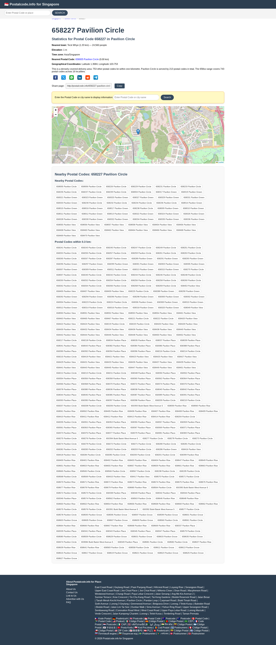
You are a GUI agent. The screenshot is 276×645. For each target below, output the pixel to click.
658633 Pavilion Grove (167, 536)
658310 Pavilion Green (192, 302)
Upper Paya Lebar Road (173, 610)
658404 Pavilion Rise (160, 460)
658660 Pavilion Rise (184, 504)
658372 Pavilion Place (141, 384)
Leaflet (221, 162)
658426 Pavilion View (164, 324)
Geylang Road (121, 587)
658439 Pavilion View (186, 362)
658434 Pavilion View (114, 329)
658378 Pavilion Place (66, 389)
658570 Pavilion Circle (164, 476)
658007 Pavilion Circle (66, 275)
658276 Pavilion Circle (91, 438)
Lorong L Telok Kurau (151, 613)
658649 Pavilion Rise (208, 460)
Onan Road (180, 590)
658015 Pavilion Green (66, 208)
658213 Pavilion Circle (91, 373)
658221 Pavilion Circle (138, 318)
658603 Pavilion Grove (66, 520)
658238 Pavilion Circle (143, 208)
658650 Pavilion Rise (65, 504)
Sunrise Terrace (103, 597)
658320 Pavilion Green (168, 307)
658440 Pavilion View (186, 329)
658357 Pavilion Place (165, 422)
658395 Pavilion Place (91, 400)
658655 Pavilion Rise (113, 466)
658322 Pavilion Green (143, 214)
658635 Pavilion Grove (192, 536)
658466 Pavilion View (162, 230)
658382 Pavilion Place (116, 346)
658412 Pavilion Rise (113, 416)
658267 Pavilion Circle (91, 258)
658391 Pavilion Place (190, 395)
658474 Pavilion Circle (66, 542)
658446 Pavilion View (114, 335)
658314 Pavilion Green (92, 307)
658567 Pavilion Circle (140, 471)
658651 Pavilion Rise (65, 466)
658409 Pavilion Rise (208, 411)
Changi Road (123, 594)
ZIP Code (123, 630)
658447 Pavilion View (138, 367)
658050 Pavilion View (66, 313)
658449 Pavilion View (162, 367)
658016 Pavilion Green (92, 208)
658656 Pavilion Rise (137, 504)
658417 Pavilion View (140, 476)
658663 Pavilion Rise (208, 466)
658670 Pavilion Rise (65, 482)
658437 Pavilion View (162, 362)
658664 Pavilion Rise (65, 525)
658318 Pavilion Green (143, 307)
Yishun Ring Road (171, 607)
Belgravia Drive (161, 604)
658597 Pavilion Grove (142, 515)
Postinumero (180, 627)
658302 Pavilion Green (194, 297)
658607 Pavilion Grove (117, 520)
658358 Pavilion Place (116, 378)
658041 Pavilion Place (66, 346)
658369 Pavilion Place (165, 427)
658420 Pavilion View (188, 318)
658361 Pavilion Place (66, 427)
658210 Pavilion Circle (190, 400)
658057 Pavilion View (114, 225)
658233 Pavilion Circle (191, 186)
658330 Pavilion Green (92, 219)
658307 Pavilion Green (66, 269)
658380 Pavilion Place (91, 389)
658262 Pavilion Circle (66, 286)
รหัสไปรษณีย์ (138, 624)
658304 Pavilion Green (66, 302)
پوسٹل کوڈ (155, 624)
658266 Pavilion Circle (116, 286)
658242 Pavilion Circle (116, 275)
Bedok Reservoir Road (183, 597)
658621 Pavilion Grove (142, 553)
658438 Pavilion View (162, 329)
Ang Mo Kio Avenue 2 (182, 594)
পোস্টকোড (164, 633)
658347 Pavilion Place (165, 531)
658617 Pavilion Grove (92, 553)
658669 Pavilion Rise (160, 525)
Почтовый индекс (107, 633)
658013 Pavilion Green (117, 214)
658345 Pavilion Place (141, 531)
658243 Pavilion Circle (91, 247)
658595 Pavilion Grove (117, 515)
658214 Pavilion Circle (190, 351)
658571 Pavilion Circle (189, 476)
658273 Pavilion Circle (202, 438)
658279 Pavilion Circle (91, 444)
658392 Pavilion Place (91, 351)
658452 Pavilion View (186, 335)
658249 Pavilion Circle (166, 247)
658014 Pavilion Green (191, 203)
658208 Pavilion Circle (91, 406)
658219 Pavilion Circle (114, 324)
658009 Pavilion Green (168, 208)
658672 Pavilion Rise (113, 482)
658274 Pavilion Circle (66, 444)
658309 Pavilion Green (92, 269)
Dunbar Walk (137, 607)
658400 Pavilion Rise (65, 460)
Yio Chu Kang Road (139, 597)
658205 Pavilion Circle (66, 422)
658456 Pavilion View (186, 225)
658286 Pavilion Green (166, 449)
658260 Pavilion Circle (191, 280)
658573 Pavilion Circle (91, 493)
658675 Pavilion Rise (184, 482)
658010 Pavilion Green (193, 208)
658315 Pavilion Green (168, 269)
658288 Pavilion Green (163, 291)
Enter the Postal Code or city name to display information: (84, 97)
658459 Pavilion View (114, 291)
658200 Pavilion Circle (140, 455)
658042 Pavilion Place (190, 389)
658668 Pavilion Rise (137, 525)
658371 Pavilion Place (190, 427)
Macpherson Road (197, 590)
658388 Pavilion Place (190, 346)
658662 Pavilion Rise (208, 504)
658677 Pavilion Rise (65, 487)
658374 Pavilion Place (165, 384)
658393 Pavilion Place (66, 400)
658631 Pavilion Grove (141, 536)
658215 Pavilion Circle (66, 356)
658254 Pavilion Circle (116, 280)
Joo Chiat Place (129, 590)
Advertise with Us (75, 599)
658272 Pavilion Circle (116, 444)
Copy (119, 86)
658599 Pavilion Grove (167, 515)
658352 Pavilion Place (190, 373)
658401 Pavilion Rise (89, 460)
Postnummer (148, 633)
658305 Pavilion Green (194, 264)
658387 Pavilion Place (141, 395)
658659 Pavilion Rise (160, 466)
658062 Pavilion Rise (89, 411)
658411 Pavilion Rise (89, 416)
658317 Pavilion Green (166, 192)
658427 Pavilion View (187, 356)
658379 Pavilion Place (141, 433)
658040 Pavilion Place (165, 389)
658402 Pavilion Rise (113, 460)
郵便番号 (137, 630)
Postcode (138, 618)
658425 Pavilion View (163, 356)
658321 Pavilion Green (66, 197)
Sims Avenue (153, 607)
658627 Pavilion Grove (66, 558)
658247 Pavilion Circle (141, 247)
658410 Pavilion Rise (65, 416)
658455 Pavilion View (66, 291)
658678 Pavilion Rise (89, 487)
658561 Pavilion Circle (192, 520)
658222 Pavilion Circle (163, 318)
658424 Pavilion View (90, 324)
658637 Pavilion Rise (201, 542)
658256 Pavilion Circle (141, 280)
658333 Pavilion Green (66, 203)
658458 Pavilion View (66, 230)
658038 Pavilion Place (141, 389)
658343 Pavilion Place (116, 531)
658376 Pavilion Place (190, 384)
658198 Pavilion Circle (165, 471)
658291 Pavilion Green (167, 258)
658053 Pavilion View (138, 313)
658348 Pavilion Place (141, 373)
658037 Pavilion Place (166, 340)
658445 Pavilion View (114, 367)
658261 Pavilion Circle (166, 253)
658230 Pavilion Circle (92, 203)
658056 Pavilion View (90, 225)
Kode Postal (104, 618)
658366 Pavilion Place (66, 384)
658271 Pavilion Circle (141, 444)
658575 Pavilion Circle (66, 509)
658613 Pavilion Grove (189, 547)
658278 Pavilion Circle (177, 438)
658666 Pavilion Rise (89, 525)
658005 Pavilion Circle (87, 59)
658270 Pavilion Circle (193, 269)
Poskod (120, 621)
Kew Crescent (120, 597)
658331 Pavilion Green (194, 197)
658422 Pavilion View (66, 324)
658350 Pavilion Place (166, 373)
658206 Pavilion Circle (116, 406)
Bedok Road (102, 607)
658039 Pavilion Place (190, 340)
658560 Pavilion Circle (168, 520)
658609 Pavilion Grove (142, 520)
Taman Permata (191, 613)
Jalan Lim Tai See (120, 607)
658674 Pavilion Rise (160, 482)
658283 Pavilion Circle (91, 449)
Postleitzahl (122, 618)
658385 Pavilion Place (116, 395)
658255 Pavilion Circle (91, 253)
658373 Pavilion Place (66, 433)
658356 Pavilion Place (91, 378)
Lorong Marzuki (196, 610)
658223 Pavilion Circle (92, 302)
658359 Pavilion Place (190, 422)
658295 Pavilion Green (66, 264)
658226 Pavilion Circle (116, 186)
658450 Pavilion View (162, 335)
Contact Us (71, 592)
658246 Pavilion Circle (166, 275)
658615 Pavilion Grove (66, 553)
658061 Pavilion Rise (65, 411)
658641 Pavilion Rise (89, 547)
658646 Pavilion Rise (165, 498)
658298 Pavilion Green (143, 297)
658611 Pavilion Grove (164, 547)
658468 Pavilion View (186, 230)
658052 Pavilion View (114, 313)
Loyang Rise (176, 587)
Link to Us (71, 596)
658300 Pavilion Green (168, 297)
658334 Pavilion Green (143, 219)
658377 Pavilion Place (116, 433)
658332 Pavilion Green (117, 219)
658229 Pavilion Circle (141, 186)
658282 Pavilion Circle (66, 449)
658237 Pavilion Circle (91, 192)
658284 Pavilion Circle (90, 455)
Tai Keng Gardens (161, 597)
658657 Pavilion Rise (137, 466)
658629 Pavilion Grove (116, 536)
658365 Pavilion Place (116, 427)
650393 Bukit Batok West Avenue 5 (147, 406)
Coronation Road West (127, 610)
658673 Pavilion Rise (137, 482)
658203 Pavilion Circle (141, 449)
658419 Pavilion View (91, 356)
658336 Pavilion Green (194, 219)
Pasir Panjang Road (141, 587)
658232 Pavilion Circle (117, 203)
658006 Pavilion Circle (91, 186)
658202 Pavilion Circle (116, 449)
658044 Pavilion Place (66, 395)
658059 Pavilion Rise (177, 406)
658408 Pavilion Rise (184, 411)
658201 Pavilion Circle (165, 455)
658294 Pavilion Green (92, 297)
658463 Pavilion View (66, 318)
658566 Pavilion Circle (115, 471)
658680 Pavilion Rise (137, 487)
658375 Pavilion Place (91, 433)
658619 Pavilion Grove (117, 553)
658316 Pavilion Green (117, 307)
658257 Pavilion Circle (116, 253)
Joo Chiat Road (147, 590)
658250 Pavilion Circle (66, 280)
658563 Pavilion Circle (141, 498)
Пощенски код (129, 633)
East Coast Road (103, 587)
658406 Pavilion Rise (137, 411)
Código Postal (136, 621)
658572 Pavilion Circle (66, 493)
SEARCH (60, 13)
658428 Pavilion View (188, 324)
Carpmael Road (168, 600)
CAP (123, 624)
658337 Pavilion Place (185, 525)
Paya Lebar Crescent (142, 594)
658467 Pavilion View (114, 318)
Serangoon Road (194, 587)
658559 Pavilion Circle (91, 536)
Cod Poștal (163, 627)
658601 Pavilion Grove (192, 515)
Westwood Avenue (104, 594)
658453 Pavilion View (190, 286)
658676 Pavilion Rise (208, 482)
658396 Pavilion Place (141, 351)
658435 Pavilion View (138, 362)
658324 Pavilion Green (168, 214)
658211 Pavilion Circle (116, 373)
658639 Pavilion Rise (65, 547)
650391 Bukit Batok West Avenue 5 (122, 509)
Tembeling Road (172, 613)
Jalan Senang (162, 594)
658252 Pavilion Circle (91, 280)
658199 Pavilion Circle (190, 471)
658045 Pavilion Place (91, 395)
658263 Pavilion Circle (191, 253)
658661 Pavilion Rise (184, 466)
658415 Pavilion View (115, 476)
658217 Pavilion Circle (66, 340)
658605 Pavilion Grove (92, 520)
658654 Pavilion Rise (113, 504)
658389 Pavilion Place (165, 395)
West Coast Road (150, 610)
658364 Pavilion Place (190, 378)
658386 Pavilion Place (165, 346)
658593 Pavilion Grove (91, 515)
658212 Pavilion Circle (66, 373)
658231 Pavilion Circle (166, 186)
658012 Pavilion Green (92, 214)
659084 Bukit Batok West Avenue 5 (97, 542)
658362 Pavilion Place (165, 378)
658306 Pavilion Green (142, 302)
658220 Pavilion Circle (139, 324)
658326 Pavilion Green (193, 214)
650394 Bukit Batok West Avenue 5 (122, 438)
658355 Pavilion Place (141, 422)
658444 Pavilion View (90, 335)
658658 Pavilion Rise (160, 504)
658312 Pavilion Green (66, 307)
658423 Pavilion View (139, 356)
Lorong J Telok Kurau (181, 604)
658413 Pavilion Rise (136, 416)
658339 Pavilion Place (66, 531)
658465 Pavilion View (90, 318)
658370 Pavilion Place (116, 384)
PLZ (149, 630)
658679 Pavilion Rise (113, 487)
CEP (190, 621)
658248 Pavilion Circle (191, 275)
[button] (138, 132)
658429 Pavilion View (66, 362)
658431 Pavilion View (90, 362)
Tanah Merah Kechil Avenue (110, 600)
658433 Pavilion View (114, 362)
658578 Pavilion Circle (66, 515)
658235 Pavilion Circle (66, 192)
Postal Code (154, 618)
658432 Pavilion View (90, 329)
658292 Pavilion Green (66, 297)
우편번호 (111, 627)
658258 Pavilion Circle (166, 280)
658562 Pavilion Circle (116, 498)
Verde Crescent (103, 613)
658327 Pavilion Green (143, 197)
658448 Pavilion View (138, 335)
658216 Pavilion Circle (165, 351)
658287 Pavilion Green (116, 258)
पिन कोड (168, 624)
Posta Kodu (127, 627)
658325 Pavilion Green (117, 197)
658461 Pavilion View (186, 313)
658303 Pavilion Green (168, 264)
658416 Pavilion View (191, 449)
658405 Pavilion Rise (113, 411)
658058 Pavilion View (138, 225)
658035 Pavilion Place (141, 340)
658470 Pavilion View (90, 235)
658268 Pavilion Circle (141, 286)
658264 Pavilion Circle (91, 286)
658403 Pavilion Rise (137, 460)
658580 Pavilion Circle (66, 536)
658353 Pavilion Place (116, 422)
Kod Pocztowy (145, 627)
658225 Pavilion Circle (138, 291)
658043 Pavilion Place (91, 346)
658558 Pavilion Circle (139, 547)
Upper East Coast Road (107, 590)
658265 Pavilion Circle (66, 258)
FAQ (68, 602)
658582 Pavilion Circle (177, 542)
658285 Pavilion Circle (115, 455)
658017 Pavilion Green (117, 208)
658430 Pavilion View (66, 329)
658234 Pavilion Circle (142, 203)
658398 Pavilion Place (141, 400)
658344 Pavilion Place (190, 493)
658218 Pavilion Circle (91, 340)
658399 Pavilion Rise (189, 455)
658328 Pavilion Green (66, 219)
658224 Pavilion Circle (117, 302)
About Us (71, 589)
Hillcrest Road (161, 587)
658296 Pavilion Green (117, 297)
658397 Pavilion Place (116, 400)
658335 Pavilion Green (168, 219)
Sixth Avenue (101, 604)
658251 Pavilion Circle (191, 247)
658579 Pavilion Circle (190, 531)
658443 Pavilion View (90, 367)
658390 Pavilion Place (66, 351)
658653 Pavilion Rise (89, 466)
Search (167, 97)
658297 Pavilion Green (92, 264)
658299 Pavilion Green (117, 264)
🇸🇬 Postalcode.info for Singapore (31, 4)
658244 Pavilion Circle (141, 275)
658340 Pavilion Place (141, 493)
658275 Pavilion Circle (66, 438)
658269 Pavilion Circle (166, 286)
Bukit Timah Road (187, 600)
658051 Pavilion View (90, 313)
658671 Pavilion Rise (89, 482)
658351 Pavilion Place (91, 422)
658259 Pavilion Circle (141, 253)
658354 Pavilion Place (66, 378)
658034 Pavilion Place (116, 340)
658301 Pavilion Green (143, 264)
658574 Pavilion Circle (91, 498)
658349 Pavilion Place (128, 542)
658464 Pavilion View (138, 230)
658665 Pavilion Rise (65, 471)
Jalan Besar (204, 597)
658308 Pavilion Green (167, 302)
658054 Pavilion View (162, 313)
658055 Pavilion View (66, 225)
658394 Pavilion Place (116, 351)
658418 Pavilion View (66, 455)
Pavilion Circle (134, 600)
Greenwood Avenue (141, 604)
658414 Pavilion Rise (160, 416)
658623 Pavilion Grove (168, 553)
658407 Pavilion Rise (160, 411)
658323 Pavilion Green (92, 197)
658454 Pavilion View (162, 225)
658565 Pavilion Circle (90, 471)
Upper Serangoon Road (195, 607)
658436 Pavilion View (138, 329)
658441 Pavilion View (66, 367)
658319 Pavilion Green (191, 192)
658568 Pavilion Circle (66, 476)
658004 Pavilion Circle (141, 192)
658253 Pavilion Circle (66, 253)
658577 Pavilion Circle (189, 509)
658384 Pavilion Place (141, 346)
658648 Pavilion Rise (189, 498)
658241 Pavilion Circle (66, 247)
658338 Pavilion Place (116, 493)
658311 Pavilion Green (117, 269)
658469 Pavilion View (66, 235)
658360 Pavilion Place (141, 378)
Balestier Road (202, 604)
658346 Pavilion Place (66, 498)
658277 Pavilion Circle (153, 438)
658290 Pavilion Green (189, 291)
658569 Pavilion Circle (91, 476)
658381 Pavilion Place (165, 433)
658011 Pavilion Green (66, 214)
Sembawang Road (104, 610)
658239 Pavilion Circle (116, 192)
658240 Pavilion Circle (91, 275)
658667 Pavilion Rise (113, 525)
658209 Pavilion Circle (165, 400)
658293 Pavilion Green (192, 258)
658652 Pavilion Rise (89, 504)
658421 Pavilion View (115, 356)
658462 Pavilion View (114, 230)
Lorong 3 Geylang (119, 604)
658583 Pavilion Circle (114, 547)
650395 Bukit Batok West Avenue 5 (192, 487)
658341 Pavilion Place (91, 531)
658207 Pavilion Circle (66, 406)
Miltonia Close (164, 590)
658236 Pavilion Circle (166, 203)
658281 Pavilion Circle (191, 444)
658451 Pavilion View (186, 367)
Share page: (58, 86)
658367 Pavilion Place (141, 427)
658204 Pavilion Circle (185, 416)
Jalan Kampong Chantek (125, 613)
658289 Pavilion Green (142, 258)
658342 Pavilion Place (166, 493)
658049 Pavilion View (193, 307)
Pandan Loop (151, 600)
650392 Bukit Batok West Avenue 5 (159, 509)
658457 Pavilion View (90, 291)
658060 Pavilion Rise (200, 406)
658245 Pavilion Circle (116, 247)
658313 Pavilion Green (143, 269)
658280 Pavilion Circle (166, 444)
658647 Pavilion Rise (184, 460)
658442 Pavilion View (66, 335)
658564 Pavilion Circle (161, 487)
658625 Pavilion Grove (193, 553)
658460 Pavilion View (90, 230)
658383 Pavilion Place (190, 433)
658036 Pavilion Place (116, 389)
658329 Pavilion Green (168, 197)
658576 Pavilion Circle (91, 509)
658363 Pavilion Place (91, 427)
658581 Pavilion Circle (152, 542)
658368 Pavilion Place (91, 384)
